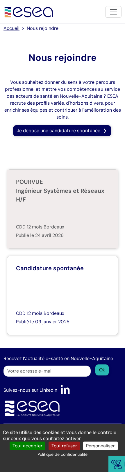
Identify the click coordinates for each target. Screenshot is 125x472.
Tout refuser (64, 446)
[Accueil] (28, 11)
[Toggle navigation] (113, 12)
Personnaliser (100, 446)
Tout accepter (27, 446)
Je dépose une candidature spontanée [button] (58, 131)
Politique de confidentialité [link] (63, 454)
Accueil (11, 28)
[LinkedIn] (65, 390)
